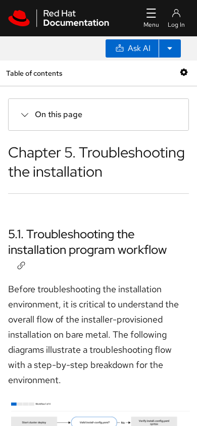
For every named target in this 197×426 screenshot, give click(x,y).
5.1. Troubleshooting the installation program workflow (87, 241)
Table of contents (34, 73)
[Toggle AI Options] (170, 48)
